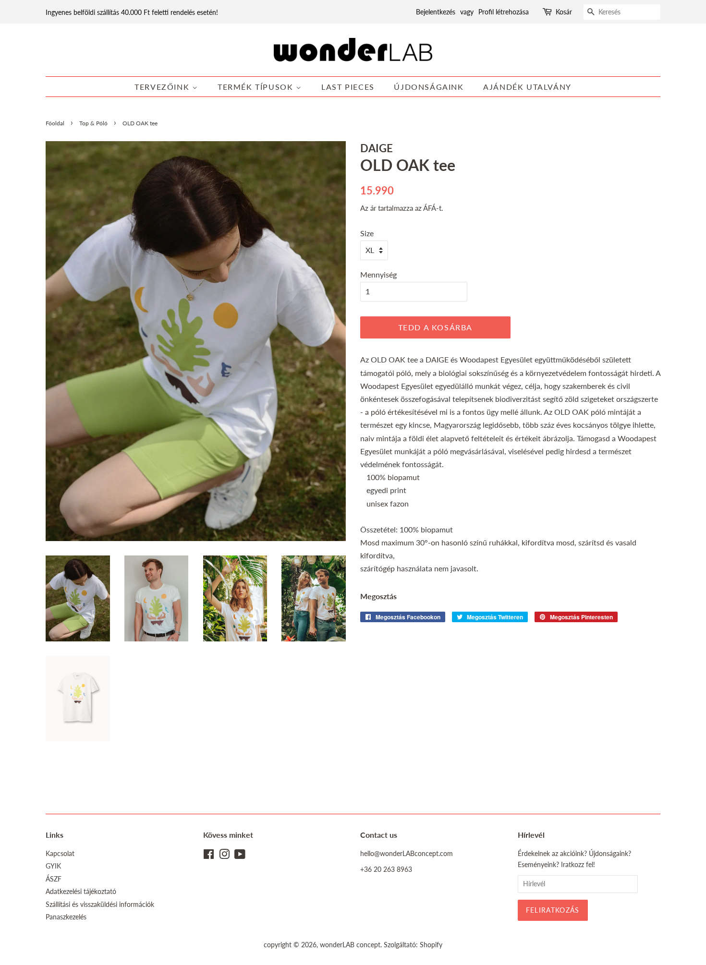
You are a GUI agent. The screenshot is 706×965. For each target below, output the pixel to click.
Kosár (564, 12)
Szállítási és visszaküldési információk (100, 904)
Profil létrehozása (503, 12)
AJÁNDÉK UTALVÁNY (527, 86)
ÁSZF (53, 879)
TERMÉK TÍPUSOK (257, 86)
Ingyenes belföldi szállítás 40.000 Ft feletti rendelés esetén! (132, 12)
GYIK (53, 866)
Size (367, 233)
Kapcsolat (60, 853)
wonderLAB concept (350, 945)
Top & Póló (93, 123)
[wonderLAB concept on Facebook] (208, 856)
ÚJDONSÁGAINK (428, 86)
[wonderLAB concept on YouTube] (239, 856)
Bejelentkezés (435, 12)
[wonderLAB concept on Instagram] (224, 856)
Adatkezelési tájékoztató (81, 891)
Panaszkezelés (66, 917)
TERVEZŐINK (163, 86)
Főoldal (55, 123)
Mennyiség (378, 274)
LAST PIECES (348, 86)
